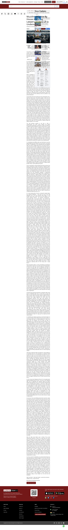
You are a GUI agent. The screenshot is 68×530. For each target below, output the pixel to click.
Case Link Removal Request (40, 514)
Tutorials (20, 510)
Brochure (20, 514)
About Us (20, 508)
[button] (42, 78)
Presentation (21, 515)
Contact (42, 1)
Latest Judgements (29, 1)
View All (37, 14)
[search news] (57, 6)
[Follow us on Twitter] (53, 497)
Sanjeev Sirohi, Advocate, (29, 46)
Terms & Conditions (38, 512)
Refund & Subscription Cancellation (41, 508)
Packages (36, 506)
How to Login (21, 517)
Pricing (39, 1)
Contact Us (21, 506)
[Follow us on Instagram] (51, 497)
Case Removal (47, 1)
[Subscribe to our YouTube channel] (63, 522)
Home (20, 1)
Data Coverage (6, 508)
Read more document (31, 482)
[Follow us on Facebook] (54, 522)
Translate (64, 2)
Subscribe (5, 512)
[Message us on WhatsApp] (61, 522)
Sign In (53, 1)
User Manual (21, 512)
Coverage (35, 1)
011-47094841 (54, 510)
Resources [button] (23, 1)
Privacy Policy (37, 510)
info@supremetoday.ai (56, 507)
